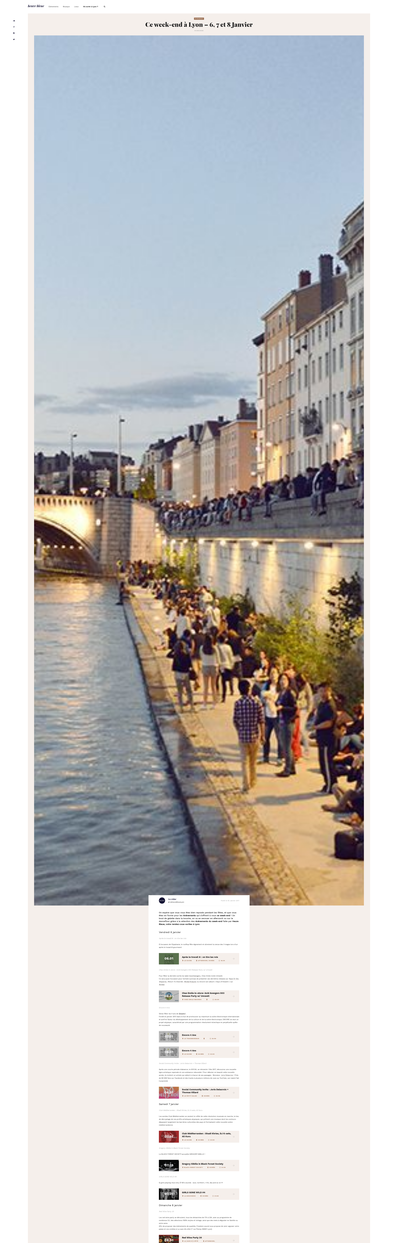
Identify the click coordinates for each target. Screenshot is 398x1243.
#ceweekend (199, 30)
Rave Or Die (233, 979)
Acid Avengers (194, 976)
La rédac (172, 899)
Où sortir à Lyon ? (90, 7)
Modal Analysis (190, 982)
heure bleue (36, 5)
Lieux (76, 7)
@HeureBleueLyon (177, 902)
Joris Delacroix (227, 1075)
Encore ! (182, 1014)
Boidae (161, 985)
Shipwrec (163, 982)
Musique (66, 7)
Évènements (53, 7)
